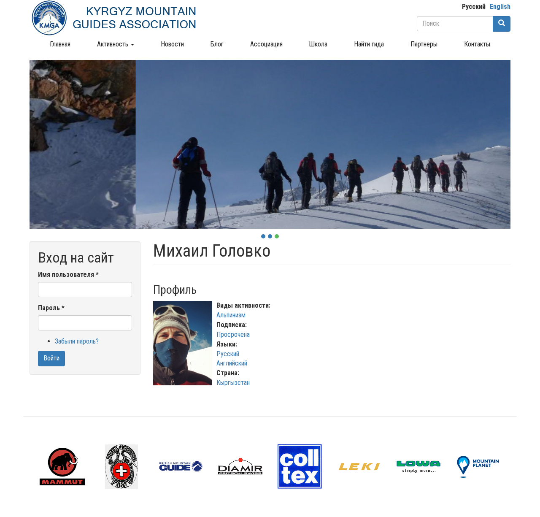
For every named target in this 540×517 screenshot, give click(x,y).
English (500, 7)
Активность (113, 44)
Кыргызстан (233, 383)
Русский (474, 7)
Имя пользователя (68, 275)
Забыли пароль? (77, 341)
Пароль (51, 308)
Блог (217, 44)
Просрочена (233, 334)
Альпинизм (231, 315)
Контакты (477, 44)
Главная (60, 44)
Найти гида (369, 44)
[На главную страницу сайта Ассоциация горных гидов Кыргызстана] (114, 17)
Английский (231, 363)
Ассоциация (266, 44)
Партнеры (423, 44)
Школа (318, 44)
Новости (172, 44)
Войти (51, 358)
